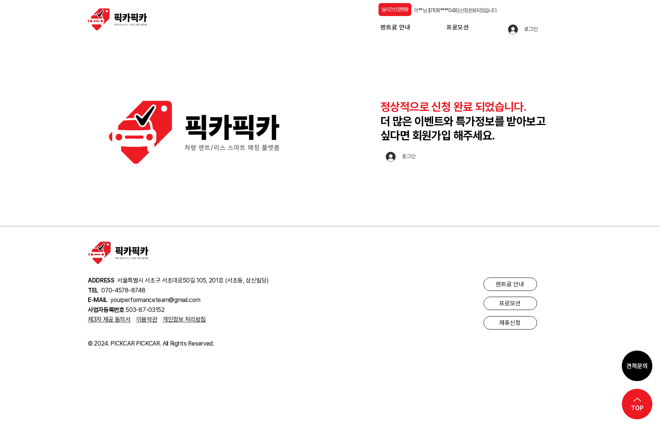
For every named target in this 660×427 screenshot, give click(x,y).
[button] (412, 27)
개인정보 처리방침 (184, 319)
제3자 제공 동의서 (109, 319)
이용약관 (146, 319)
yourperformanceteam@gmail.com (155, 300)
